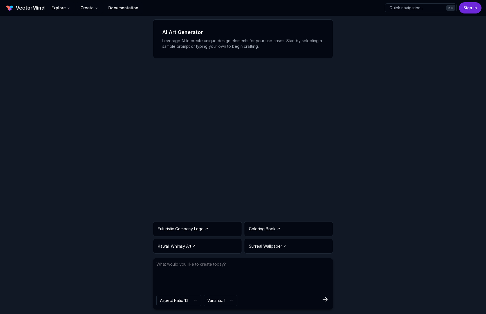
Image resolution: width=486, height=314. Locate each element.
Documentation (123, 7)
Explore (58, 7)
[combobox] (178, 300)
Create (87, 7)
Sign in (470, 7)
